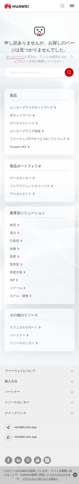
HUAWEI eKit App (25, 427)
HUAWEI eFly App (25, 437)
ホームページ (15, 56)
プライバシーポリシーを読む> (40, 478)
